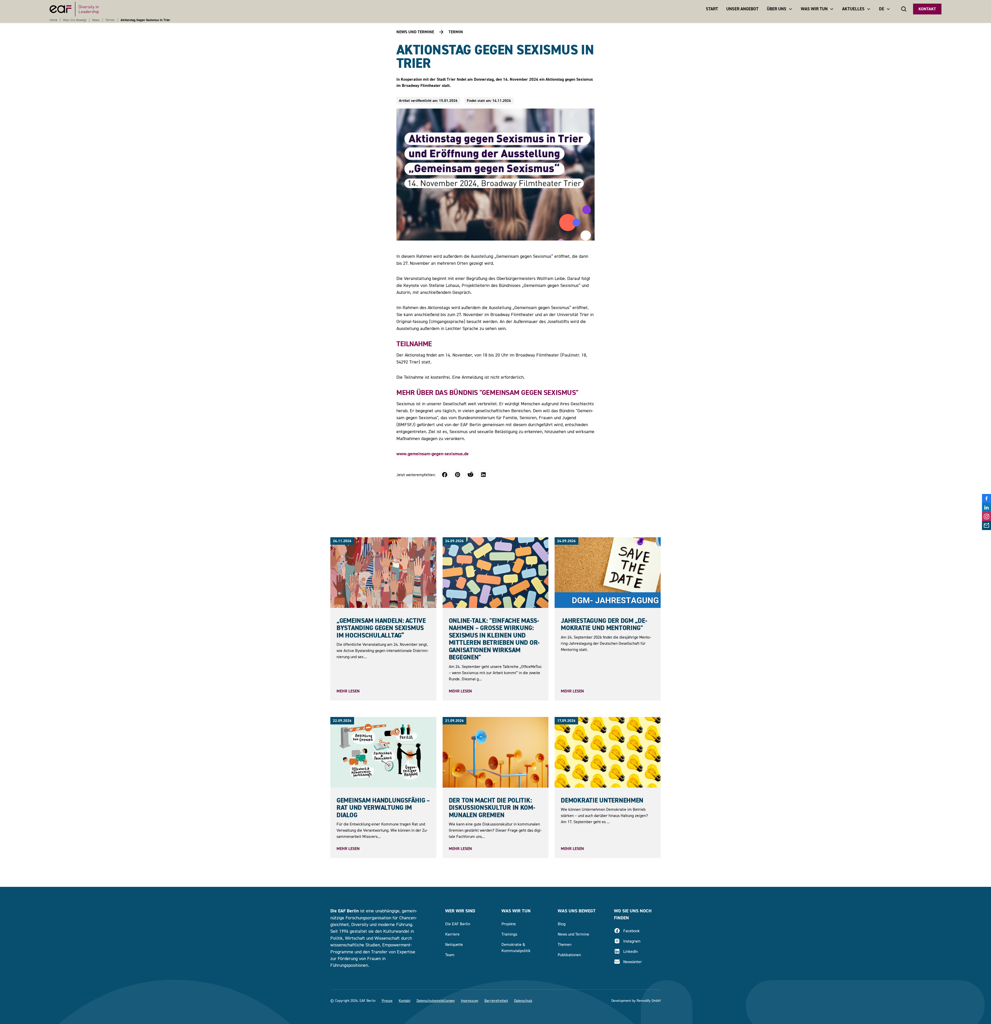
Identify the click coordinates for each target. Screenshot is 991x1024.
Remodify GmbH (649, 1000)
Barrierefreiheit (496, 1000)
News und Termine (573, 934)
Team (449, 954)
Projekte (508, 923)
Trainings (509, 934)
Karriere (452, 934)
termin (110, 20)
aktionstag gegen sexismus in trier (145, 20)
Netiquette (454, 944)
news (96, 20)
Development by (623, 1000)
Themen (564, 944)
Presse (387, 1000)
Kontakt (927, 9)
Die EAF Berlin (457, 923)
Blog (561, 923)
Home (53, 20)
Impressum (469, 1000)
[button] (780, 9)
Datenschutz (523, 1000)
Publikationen (569, 954)
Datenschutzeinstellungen (436, 1000)
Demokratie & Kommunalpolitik (516, 947)
